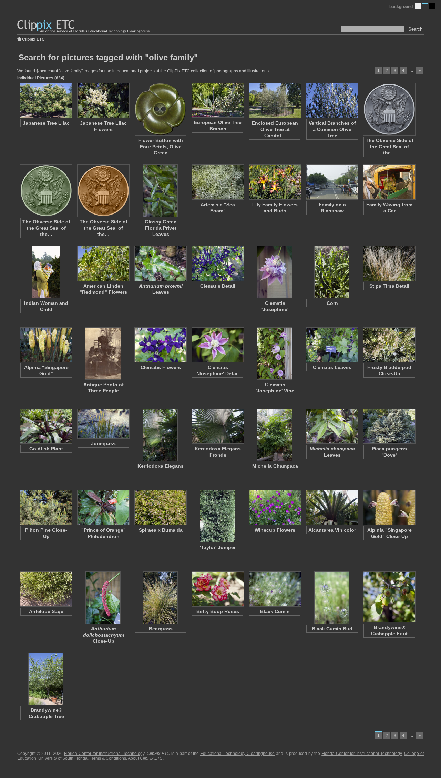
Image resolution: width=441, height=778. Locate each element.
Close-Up (103, 635)
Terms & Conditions (108, 758)
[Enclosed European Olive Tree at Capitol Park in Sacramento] (274, 100)
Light (418, 6)
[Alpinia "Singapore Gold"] (46, 344)
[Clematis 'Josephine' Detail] (217, 344)
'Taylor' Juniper (218, 547)
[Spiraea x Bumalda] (160, 507)
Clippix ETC (33, 39)
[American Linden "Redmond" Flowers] (103, 263)
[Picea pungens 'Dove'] (389, 426)
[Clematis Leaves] (332, 344)
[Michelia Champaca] (274, 435)
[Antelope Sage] (46, 589)
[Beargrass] (160, 597)
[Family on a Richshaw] (332, 182)
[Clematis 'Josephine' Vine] (274, 353)
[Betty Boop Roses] (217, 589)
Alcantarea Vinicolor (332, 530)
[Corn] (332, 272)
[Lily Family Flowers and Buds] (274, 182)
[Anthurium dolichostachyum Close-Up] (103, 597)
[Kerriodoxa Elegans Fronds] (217, 426)
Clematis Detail (217, 286)
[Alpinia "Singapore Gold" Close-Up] (389, 507)
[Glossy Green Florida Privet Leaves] (160, 190)
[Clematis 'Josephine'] (274, 272)
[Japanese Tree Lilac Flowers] (103, 100)
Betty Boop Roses (217, 611)
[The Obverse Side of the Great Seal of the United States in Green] (46, 190)
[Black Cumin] (274, 589)
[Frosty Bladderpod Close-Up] (389, 344)
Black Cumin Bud (332, 628)
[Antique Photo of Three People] (103, 353)
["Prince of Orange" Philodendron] (103, 507)
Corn (332, 303)
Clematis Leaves (332, 367)
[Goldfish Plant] (46, 426)
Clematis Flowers (161, 367)
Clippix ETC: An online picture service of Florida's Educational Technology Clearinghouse (84, 26)
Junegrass (103, 443)
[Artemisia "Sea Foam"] (217, 182)
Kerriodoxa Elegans (160, 466)
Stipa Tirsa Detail (389, 286)
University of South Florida (63, 758)
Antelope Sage (46, 611)
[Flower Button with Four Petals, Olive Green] (160, 109)
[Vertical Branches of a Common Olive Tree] (332, 100)
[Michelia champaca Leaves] (332, 426)
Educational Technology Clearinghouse (237, 753)
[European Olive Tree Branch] (217, 100)
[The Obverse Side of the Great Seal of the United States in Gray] (389, 109)
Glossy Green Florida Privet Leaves (161, 228)
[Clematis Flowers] (160, 344)
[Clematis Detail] (217, 263)
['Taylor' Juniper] (217, 516)
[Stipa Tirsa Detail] (389, 263)
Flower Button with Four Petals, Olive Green (160, 147)
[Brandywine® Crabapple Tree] (46, 679)
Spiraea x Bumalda (161, 530)
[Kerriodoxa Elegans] (160, 435)
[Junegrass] (103, 424)
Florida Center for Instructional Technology (104, 753)
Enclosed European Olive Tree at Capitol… (275, 129)
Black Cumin (275, 611)
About (145, 758)
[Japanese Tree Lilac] (46, 100)
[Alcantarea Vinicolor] (332, 507)
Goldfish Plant (46, 448)
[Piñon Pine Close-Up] (46, 507)
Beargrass (161, 628)
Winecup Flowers (275, 530)
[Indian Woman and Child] (46, 272)
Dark (432, 6)
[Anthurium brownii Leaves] (160, 263)
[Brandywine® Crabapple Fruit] (389, 596)
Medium (425, 6)
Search (415, 29)
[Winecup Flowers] (274, 507)
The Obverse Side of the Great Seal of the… (389, 147)
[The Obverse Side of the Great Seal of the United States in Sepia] (103, 190)
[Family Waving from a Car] (389, 182)
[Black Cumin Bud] (332, 597)
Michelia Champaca (275, 466)
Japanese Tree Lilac (46, 123)
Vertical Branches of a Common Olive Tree (332, 129)
